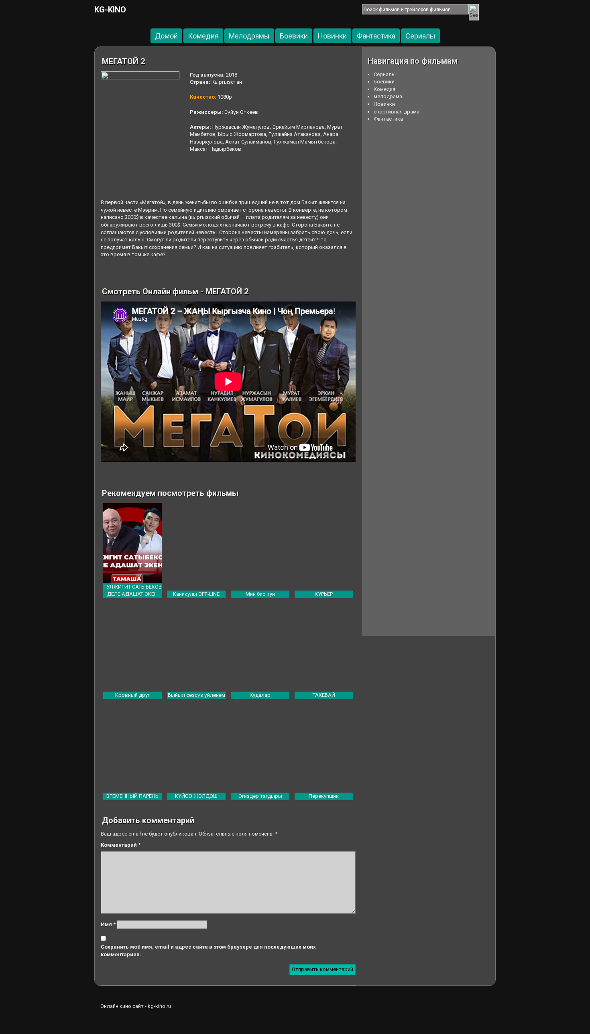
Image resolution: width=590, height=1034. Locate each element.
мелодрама (388, 96)
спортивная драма (396, 112)
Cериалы (420, 36)
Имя (108, 924)
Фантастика (376, 36)
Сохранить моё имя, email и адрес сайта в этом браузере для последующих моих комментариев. (208, 950)
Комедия (203, 36)
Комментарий (120, 845)
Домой (166, 36)
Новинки (332, 36)
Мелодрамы (249, 36)
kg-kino (110, 9)
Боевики (294, 36)
